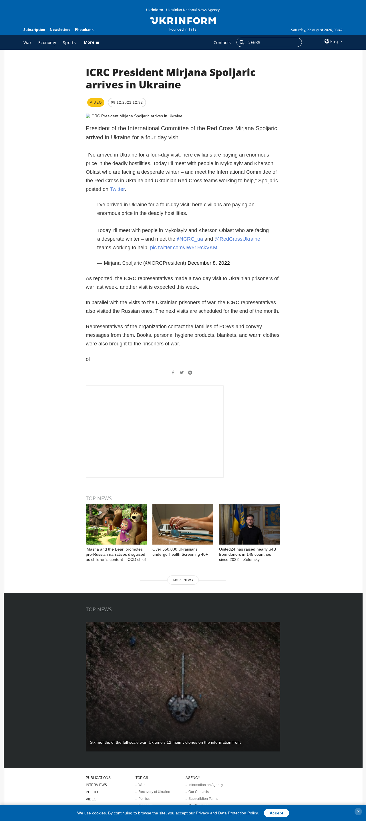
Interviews (96, 785)
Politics (144, 799)
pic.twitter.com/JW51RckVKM (183, 247)
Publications (98, 778)
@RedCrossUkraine (237, 239)
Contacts (222, 42)
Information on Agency (205, 785)
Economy (47, 42)
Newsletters (60, 29)
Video (91, 799)
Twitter (117, 189)
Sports (69, 42)
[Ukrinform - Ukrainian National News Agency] (183, 20)
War (27, 42)
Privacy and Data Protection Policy (227, 813)
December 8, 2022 (209, 263)
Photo (92, 792)
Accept (276, 813)
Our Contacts (198, 792)
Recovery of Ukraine (154, 792)
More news (183, 580)
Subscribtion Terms (203, 799)
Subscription (34, 29)
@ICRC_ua (190, 239)
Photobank (84, 29)
